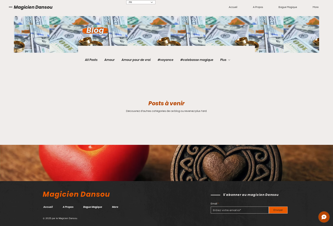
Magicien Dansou (33, 7)
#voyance (165, 60)
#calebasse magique (196, 60)
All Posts (91, 60)
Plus (223, 60)
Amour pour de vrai (136, 60)
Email (214, 203)
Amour (109, 60)
